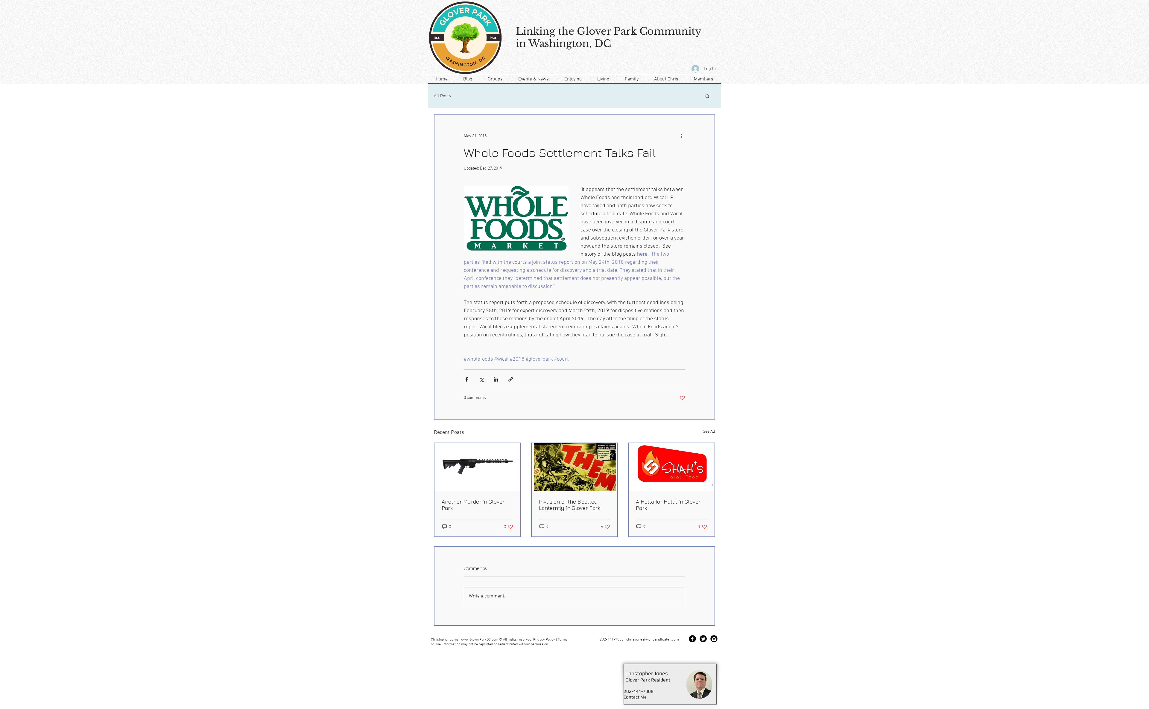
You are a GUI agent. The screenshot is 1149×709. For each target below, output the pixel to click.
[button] (707, 96)
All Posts (442, 96)
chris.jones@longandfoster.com (652, 639)
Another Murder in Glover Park (473, 504)
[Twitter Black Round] (703, 638)
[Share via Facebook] (466, 379)
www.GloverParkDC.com (479, 640)
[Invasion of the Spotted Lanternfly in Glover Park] (575, 467)
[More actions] (681, 136)
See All (709, 431)
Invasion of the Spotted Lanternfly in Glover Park (569, 504)
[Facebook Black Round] (692, 638)
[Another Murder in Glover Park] (477, 467)
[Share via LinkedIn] (496, 379)
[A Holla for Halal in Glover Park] (672, 467)
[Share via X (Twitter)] (481, 379)
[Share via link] (510, 379)
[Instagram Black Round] (714, 638)
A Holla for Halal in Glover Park (668, 504)
